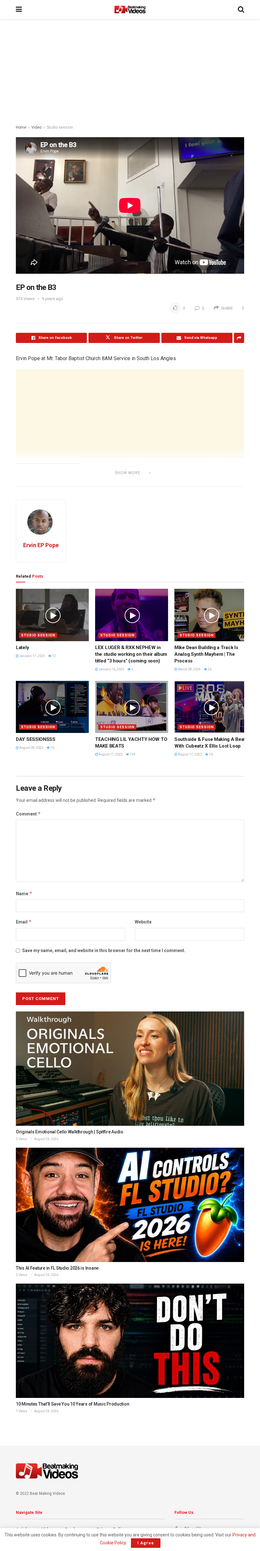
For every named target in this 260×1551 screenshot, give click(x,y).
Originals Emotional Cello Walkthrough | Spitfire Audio (69, 1131)
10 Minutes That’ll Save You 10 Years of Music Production (72, 1404)
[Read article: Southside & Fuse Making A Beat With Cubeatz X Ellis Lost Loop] (210, 707)
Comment (28, 814)
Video (36, 127)
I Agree (145, 1543)
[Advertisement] (130, 73)
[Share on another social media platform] (239, 338)
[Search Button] (241, 9)
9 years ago (52, 298)
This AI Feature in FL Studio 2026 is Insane (57, 1268)
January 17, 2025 (32, 656)
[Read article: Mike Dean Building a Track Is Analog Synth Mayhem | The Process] (210, 615)
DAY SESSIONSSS (35, 739)
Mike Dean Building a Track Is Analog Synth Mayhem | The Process (206, 654)
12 (53, 656)
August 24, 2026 (46, 1139)
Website (143, 921)
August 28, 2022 (31, 747)
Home (21, 127)
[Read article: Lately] (52, 615)
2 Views (21, 1139)
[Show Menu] (19, 9)
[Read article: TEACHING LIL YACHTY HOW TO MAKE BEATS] (131, 707)
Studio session (60, 127)
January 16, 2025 (111, 669)
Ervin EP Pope (41, 545)
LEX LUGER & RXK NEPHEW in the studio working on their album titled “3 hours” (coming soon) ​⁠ (131, 654)
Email (24, 922)
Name (24, 893)
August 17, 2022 (110, 754)
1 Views (21, 1411)
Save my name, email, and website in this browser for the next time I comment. (103, 950)
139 (132, 754)
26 (209, 669)
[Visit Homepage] (130, 9)
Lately (22, 647)
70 (52, 747)
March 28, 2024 (189, 669)
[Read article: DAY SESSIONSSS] (52, 707)
